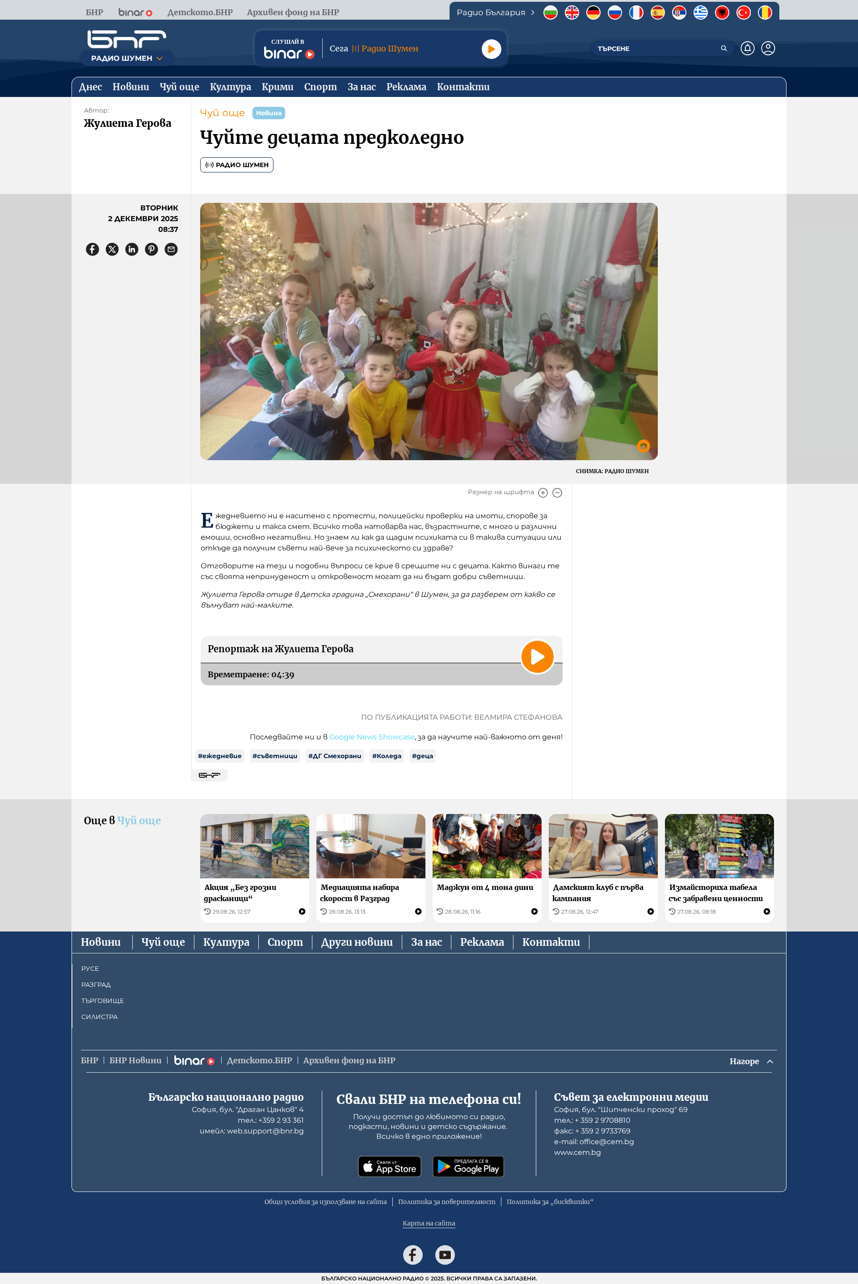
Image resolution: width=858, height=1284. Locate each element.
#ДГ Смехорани (335, 756)
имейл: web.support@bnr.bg (252, 1131)
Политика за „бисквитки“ (550, 1202)
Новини (101, 942)
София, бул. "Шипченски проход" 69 (621, 1109)
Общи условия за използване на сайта (326, 1202)
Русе (90, 969)
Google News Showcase (372, 737)
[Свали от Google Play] (468, 1166)
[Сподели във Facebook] (92, 249)
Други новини (357, 942)
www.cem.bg (577, 1152)
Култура (226, 942)
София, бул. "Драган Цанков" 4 (248, 1109)
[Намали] (557, 492)
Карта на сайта (429, 1223)
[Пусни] (491, 49)
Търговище (102, 1001)
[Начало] (127, 39)
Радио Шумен (242, 165)
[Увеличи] (543, 492)
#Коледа (386, 756)
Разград (96, 985)
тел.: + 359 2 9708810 (592, 1120)
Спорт (285, 942)
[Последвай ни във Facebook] (413, 1255)
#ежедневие (220, 756)
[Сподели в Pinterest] (151, 249)
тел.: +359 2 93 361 (271, 1120)
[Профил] (768, 48)
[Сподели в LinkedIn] (132, 249)
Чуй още (222, 113)
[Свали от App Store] (389, 1166)
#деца (422, 756)
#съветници (275, 756)
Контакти (551, 942)
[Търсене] (724, 48)
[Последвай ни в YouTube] (445, 1255)
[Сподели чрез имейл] (171, 249)
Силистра (99, 1017)
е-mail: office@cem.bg (594, 1141)
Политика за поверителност (447, 1202)
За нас (426, 942)
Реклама (482, 942)
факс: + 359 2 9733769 (592, 1131)
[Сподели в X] (112, 249)
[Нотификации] (747, 48)
